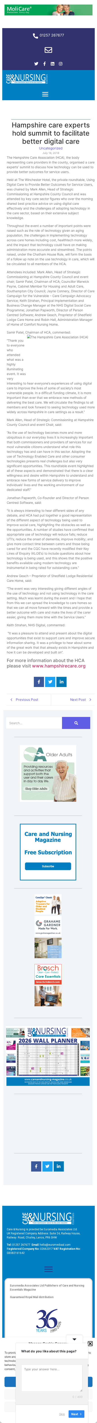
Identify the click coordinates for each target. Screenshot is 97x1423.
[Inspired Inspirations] (48, 1005)
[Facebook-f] (44, 64)
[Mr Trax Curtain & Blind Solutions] (48, 957)
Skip (62, 1414)
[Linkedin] (52, 64)
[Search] (76, 723)
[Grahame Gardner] (48, 935)
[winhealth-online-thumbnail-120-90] (48, 913)
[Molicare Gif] (48, 14)
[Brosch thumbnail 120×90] (48, 983)
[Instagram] (61, 64)
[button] (90, 1343)
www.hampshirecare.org (58, 666)
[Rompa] (48, 800)
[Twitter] (36, 64)
